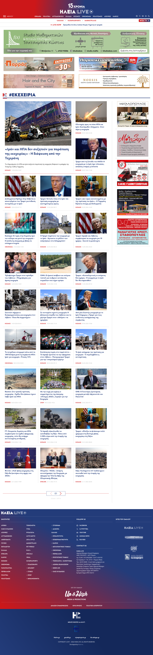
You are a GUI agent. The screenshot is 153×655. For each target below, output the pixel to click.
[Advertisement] (132, 261)
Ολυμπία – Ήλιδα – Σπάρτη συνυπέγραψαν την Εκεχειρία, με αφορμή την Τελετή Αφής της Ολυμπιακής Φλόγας (53, 474)
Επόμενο (60, 493)
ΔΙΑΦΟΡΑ (56, 529)
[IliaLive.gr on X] (140, 16)
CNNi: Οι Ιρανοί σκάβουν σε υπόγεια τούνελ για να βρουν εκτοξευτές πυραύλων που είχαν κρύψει (55, 278)
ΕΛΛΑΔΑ (69, 16)
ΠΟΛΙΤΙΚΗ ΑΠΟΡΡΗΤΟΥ (94, 606)
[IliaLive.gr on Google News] (146, 16)
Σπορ (42, 403)
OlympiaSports (74, 20)
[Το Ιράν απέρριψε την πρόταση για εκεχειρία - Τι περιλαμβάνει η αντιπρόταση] (91, 339)
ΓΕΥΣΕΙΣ (3, 543)
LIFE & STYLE (30, 540)
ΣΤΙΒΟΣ (30, 571)
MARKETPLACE (31, 543)
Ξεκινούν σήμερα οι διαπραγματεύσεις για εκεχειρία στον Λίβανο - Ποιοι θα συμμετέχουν (20, 315)
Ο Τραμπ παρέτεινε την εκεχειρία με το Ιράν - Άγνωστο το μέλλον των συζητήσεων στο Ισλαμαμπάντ (55, 238)
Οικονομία (9, 247)
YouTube (82, 532)
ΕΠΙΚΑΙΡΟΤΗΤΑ (58, 536)
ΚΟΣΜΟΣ (76, 16)
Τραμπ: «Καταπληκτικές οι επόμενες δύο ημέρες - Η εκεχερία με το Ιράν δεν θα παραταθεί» (91, 278)
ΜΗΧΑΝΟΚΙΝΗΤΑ (33, 579)
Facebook (83, 525)
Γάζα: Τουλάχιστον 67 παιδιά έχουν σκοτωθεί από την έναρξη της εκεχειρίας (90, 473)
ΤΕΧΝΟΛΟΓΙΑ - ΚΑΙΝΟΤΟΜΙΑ (62, 561)
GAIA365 (54, 532)
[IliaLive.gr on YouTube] (143, 16)
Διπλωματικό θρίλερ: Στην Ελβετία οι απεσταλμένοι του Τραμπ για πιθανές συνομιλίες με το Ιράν (20, 201)
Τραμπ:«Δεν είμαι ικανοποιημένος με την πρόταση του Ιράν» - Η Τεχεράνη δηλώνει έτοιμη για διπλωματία (91, 201)
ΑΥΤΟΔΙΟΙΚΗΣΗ (58, 16)
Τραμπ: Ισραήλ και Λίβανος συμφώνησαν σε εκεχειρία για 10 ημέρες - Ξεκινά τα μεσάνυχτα (89, 238)
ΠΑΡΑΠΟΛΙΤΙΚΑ (6, 568)
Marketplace (90, 20)
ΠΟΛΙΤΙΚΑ (46, 16)
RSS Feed (82, 540)
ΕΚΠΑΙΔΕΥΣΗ (5, 547)
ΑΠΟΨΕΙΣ (107, 16)
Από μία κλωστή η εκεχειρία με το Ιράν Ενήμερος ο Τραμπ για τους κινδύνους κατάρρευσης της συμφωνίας (89, 316)
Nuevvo (80, 644)
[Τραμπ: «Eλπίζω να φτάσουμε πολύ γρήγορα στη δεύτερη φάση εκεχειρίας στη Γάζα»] (91, 418)
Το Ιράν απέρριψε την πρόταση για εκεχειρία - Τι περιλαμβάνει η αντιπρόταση (90, 354)
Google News (84, 536)
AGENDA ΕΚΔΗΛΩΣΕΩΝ (60, 564)
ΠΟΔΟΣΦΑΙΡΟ (32, 564)
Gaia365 (60, 20)
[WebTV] (144, 20)
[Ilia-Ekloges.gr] (133, 557)
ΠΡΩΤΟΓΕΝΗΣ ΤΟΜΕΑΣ (60, 557)
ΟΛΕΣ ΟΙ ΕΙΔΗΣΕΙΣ (7, 529)
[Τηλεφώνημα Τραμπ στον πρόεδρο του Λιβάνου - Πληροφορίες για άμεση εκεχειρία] (20, 262)
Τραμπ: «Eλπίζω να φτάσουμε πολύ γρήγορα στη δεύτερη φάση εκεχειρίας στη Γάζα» (90, 433)
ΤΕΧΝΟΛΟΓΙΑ (30, 525)
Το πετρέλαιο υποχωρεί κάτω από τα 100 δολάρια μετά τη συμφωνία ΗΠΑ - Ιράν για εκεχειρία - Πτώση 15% (20, 354)
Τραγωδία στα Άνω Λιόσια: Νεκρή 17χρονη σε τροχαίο (82, 25)
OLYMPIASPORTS (32, 561)
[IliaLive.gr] (133, 528)
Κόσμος (8, 170)
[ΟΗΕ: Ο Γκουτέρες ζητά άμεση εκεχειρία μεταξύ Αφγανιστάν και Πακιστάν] (91, 379)
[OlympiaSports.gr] (133, 538)
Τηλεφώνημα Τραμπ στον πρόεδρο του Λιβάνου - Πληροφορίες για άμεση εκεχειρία (19, 278)
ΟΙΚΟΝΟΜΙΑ (86, 16)
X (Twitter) (83, 529)
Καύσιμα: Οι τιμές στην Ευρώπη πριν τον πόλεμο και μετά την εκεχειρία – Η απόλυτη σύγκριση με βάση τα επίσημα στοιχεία (20, 239)
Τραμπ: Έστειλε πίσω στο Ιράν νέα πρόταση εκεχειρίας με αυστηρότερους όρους (54, 201)
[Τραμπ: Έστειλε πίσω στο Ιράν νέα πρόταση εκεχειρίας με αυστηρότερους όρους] (55, 186)
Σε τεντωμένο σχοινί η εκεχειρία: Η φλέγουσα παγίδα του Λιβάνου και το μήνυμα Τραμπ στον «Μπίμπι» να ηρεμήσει (55, 316)
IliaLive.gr (57, 637)
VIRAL (28, 557)
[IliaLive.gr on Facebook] (137, 16)
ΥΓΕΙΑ (28, 529)
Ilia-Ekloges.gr (94, 637)
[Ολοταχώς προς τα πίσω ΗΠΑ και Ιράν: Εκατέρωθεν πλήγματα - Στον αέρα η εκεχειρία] (91, 111)
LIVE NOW (57, 24)
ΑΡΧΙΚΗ (3, 525)
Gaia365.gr (67, 637)
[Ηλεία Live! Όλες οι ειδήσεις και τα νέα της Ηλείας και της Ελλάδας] (76, 8)
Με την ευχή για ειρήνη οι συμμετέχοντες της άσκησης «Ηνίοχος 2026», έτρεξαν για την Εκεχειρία (54, 395)
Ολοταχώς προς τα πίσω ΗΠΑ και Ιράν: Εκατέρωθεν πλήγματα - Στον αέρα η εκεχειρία (90, 127)
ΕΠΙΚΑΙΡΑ (38, 16)
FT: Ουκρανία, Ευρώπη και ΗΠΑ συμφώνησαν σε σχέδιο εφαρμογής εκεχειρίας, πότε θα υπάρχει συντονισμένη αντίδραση (19, 435)
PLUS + (28, 550)
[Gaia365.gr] (133, 547)
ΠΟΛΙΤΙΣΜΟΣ (97, 16)
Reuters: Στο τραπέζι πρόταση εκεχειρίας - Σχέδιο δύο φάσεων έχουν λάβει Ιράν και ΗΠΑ (20, 394)
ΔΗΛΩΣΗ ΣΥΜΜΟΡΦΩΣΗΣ (59, 606)
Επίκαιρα (43, 482)
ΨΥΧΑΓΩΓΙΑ (30, 532)
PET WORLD (30, 547)
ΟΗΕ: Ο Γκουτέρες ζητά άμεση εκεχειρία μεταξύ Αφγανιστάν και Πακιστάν (89, 394)
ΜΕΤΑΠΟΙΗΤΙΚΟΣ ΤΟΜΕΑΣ (61, 547)
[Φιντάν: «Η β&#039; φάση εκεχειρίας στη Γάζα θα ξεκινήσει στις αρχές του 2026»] (20, 458)
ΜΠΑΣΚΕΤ (31, 568)
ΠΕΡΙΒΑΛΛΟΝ (5, 571)
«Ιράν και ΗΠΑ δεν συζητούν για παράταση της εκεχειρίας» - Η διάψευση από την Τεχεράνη (37, 153)
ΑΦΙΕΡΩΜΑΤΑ (6, 540)
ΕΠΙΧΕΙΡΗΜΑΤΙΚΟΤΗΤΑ (60, 540)
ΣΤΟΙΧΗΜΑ (56, 525)
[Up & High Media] (76, 595)
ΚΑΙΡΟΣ (115, 16)
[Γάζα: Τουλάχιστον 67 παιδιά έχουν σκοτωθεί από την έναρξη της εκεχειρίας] (91, 458)
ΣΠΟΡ (30, 575)
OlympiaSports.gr (80, 637)
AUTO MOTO (30, 536)
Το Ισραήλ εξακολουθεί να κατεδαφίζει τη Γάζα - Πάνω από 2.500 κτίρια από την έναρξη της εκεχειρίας (53, 435)
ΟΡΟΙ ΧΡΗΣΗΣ (77, 606)
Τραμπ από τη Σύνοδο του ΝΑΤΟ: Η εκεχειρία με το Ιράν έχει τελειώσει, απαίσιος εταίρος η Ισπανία (90, 164)
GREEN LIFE (56, 568)
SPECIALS (29, 554)
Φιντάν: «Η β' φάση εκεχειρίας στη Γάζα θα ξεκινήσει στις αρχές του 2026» (19, 473)
